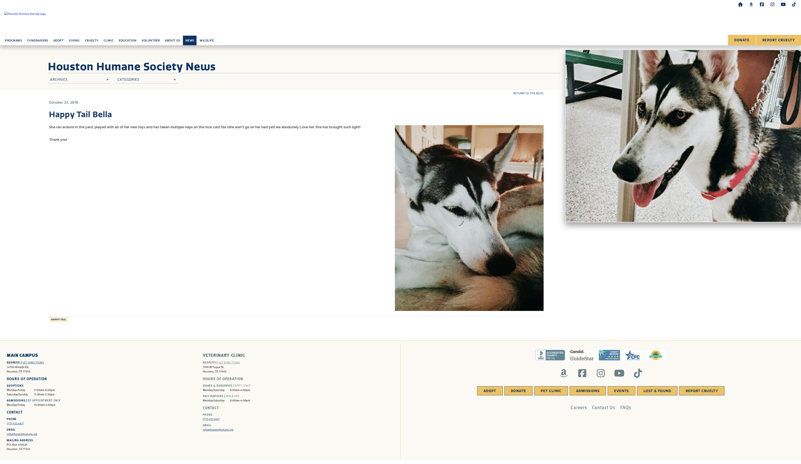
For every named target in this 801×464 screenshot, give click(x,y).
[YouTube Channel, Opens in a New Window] (783, 4)
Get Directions (33, 362)
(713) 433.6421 (15, 423)
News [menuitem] (189, 40)
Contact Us (603, 407)
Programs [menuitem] (13, 40)
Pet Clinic (551, 391)
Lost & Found (657, 391)
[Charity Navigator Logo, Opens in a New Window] (609, 355)
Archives (58, 80)
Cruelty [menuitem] (91, 40)
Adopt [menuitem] (58, 40)
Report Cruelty (778, 40)
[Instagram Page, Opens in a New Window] (772, 4)
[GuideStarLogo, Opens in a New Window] (582, 355)
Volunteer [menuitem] (151, 40)
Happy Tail (58, 319)
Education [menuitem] (127, 40)
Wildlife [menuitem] (207, 40)
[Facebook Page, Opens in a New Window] (762, 4)
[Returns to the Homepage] (740, 4)
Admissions (587, 391)
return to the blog (528, 93)
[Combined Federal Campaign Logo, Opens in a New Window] (632, 355)
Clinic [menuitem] (109, 40)
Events (621, 391)
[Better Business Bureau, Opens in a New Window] (550, 355)
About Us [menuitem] (172, 40)
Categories (128, 80)
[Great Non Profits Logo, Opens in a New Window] (655, 355)
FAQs (625, 407)
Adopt (490, 391)
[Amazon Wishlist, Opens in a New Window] (751, 4)
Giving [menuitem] (74, 40)
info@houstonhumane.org (22, 434)
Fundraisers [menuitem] (37, 40)
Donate (742, 40)
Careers (579, 407)
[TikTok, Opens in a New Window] (794, 4)
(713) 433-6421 (211, 419)
